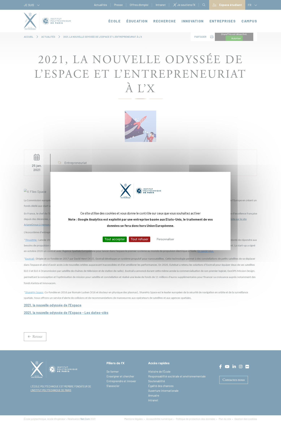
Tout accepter (115, 239)
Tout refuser (139, 239)
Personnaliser (165, 239)
